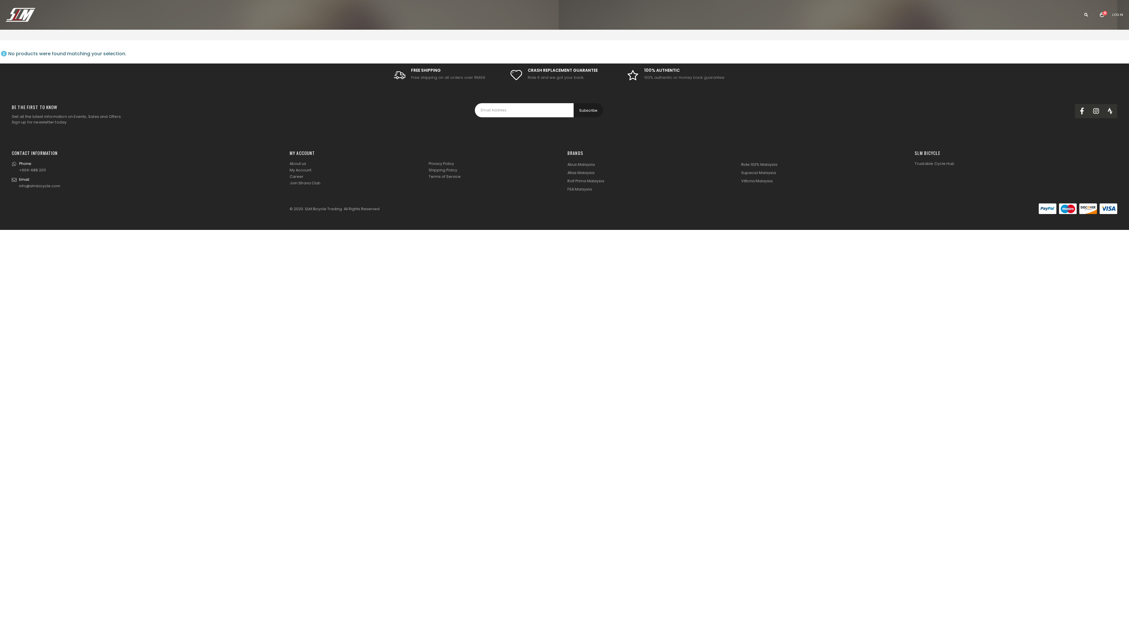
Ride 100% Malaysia (759, 164)
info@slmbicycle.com (39, 185)
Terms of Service (445, 176)
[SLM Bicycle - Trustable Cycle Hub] (20, 15)
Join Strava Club (305, 183)
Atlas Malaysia (580, 172)
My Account (300, 170)
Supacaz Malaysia (758, 172)
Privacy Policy (441, 163)
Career (296, 176)
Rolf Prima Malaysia (585, 180)
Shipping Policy (443, 170)
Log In (1117, 14)
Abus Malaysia (581, 164)
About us (298, 163)
